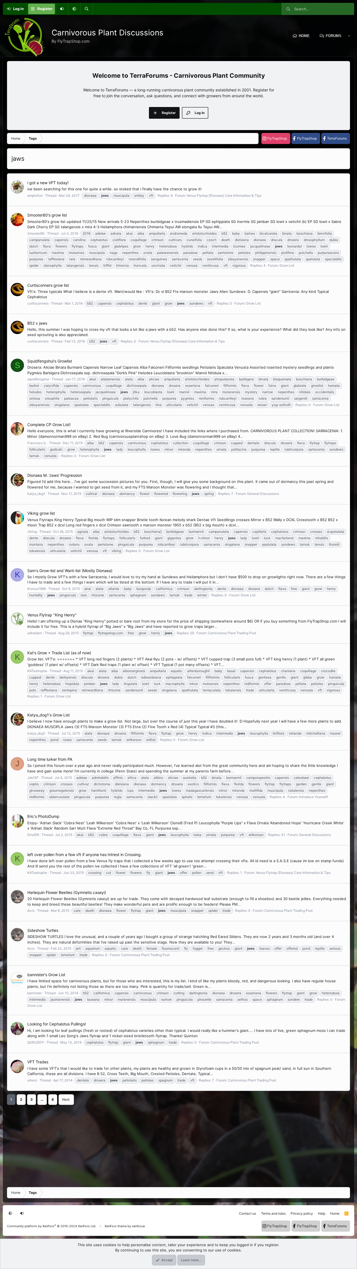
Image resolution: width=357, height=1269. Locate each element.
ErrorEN (33, 835)
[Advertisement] (174, 1144)
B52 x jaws (37, 323)
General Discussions (263, 494)
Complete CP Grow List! (49, 424)
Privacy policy (302, 1213)
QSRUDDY (35, 1042)
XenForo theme (116, 1226)
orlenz (32, 1080)
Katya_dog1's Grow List (48, 715)
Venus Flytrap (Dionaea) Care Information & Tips (224, 195)
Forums (333, 36)
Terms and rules (273, 1213)
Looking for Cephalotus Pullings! (56, 1024)
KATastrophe (37, 671)
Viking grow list (41, 513)
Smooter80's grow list (47, 215)
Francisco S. (37, 443)
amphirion (35, 195)
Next (65, 1099)
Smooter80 (36, 233)
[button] (74, 9)
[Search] (86, 9)
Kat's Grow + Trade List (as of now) (59, 652)
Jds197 (32, 778)
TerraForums (337, 138)
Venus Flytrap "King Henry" (52, 614)
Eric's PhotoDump (43, 816)
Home (304, 36)
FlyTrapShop (277, 138)
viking (32, 531)
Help (321, 1213)
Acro (31, 910)
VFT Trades (37, 1061)
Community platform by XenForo (51, 1226)
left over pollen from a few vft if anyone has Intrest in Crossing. (84, 854)
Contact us (247, 1213)
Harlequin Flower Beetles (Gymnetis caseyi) (66, 892)
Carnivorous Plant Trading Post (232, 633)
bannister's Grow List (46, 974)
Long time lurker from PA (49, 759)
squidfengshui (38, 379)
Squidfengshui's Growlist (49, 361)
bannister (34, 993)
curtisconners (38, 303)
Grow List (286, 265)
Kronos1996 (36, 589)
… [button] (42, 1099)
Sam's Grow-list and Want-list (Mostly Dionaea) (69, 570)
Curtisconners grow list (48, 285)
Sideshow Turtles (42, 930)
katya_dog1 (36, 494)
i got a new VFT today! (48, 182)
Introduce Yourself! (313, 797)
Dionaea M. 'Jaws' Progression (54, 475)
